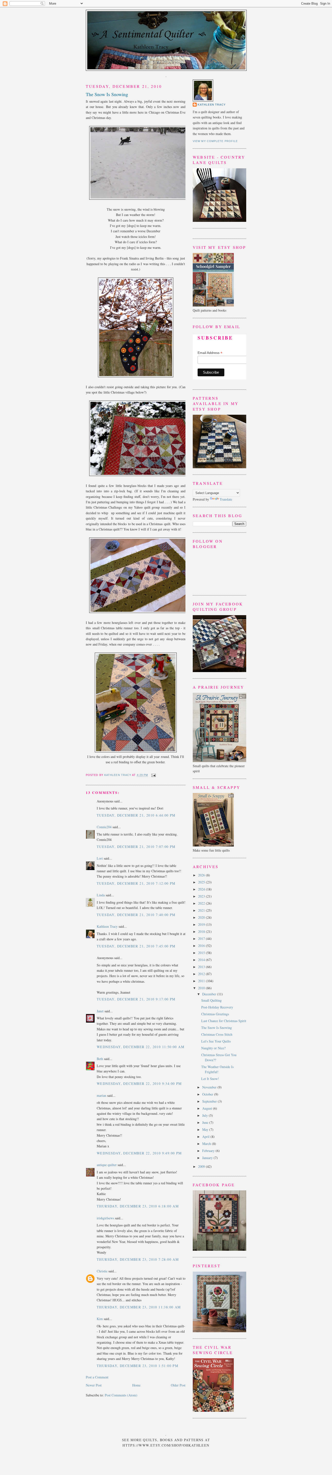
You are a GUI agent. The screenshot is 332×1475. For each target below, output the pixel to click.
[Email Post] (153, 775)
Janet (100, 1011)
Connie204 (104, 827)
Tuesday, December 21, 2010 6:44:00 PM (136, 815)
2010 (202, 988)
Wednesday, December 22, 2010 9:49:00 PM (139, 1153)
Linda (101, 895)
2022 (202, 903)
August (207, 1108)
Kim (100, 1318)
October (208, 1094)
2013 (202, 966)
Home (136, 1385)
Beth (100, 1058)
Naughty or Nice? (213, 1048)
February (209, 1150)
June (205, 1122)
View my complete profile (215, 141)
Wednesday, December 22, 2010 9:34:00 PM (139, 1083)
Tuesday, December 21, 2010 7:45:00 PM (136, 946)
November (210, 1087)
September (210, 1101)
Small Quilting (211, 1000)
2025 (202, 882)
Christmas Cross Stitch (216, 1034)
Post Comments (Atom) (121, 1395)
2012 (202, 973)
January (208, 1157)
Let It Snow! (210, 1078)
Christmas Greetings (215, 1014)
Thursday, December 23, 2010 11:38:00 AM (139, 1307)
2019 (202, 924)
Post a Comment (97, 1377)
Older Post (178, 1385)
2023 (202, 896)
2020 (202, 917)
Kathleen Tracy (118, 775)
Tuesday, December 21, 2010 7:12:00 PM (136, 883)
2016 (202, 945)
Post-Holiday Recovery (217, 1007)
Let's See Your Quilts (216, 1041)
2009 (202, 1166)
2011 (202, 981)
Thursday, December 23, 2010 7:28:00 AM (138, 1259)
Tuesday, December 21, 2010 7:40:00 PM (136, 914)
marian (101, 1095)
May (205, 1129)
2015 (202, 952)
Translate (226, 499)
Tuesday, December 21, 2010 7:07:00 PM (136, 846)
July (205, 1115)
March (207, 1143)
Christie (102, 1271)
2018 (202, 931)
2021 (202, 910)
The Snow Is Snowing (216, 1027)
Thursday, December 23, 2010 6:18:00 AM (138, 1206)
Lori (100, 858)
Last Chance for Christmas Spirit (223, 1020)
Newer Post (94, 1385)
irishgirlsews (105, 1218)
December (209, 994)
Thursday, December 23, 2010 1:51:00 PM (137, 1365)
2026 (202, 875)
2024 (202, 889)
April (206, 1136)
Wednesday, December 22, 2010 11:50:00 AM (140, 1046)
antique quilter (107, 1164)
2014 (202, 959)
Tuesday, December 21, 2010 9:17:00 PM (136, 999)
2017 (202, 938)
